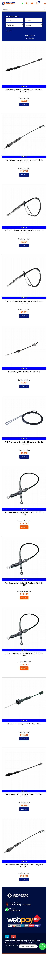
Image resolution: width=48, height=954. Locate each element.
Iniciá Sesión (31, 35)
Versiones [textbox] (10, 25)
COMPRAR (24, 104)
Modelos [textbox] (29, 20)
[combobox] (14, 20)
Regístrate (30, 38)
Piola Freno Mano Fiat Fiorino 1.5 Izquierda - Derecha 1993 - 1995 (24, 302)
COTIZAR (24, 527)
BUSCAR (9, 31)
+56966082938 (15, 910)
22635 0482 (26, 904)
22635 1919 (15, 904)
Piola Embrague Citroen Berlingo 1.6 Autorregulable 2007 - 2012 (24, 91)
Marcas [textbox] (9, 20)
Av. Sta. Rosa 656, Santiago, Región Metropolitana (22, 941)
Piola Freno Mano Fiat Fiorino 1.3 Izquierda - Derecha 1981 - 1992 (24, 231)
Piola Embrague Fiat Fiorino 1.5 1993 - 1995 (24, 371)
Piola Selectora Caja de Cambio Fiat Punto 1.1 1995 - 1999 (24, 513)
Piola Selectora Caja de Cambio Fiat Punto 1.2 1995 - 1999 (24, 584)
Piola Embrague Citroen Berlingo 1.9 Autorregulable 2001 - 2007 (24, 161)
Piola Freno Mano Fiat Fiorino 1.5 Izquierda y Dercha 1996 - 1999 (24, 443)
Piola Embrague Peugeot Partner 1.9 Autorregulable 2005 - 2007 (24, 866)
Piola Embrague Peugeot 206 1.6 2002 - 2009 (24, 724)
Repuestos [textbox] (29, 25)
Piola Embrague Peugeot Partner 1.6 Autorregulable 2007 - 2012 (24, 795)
